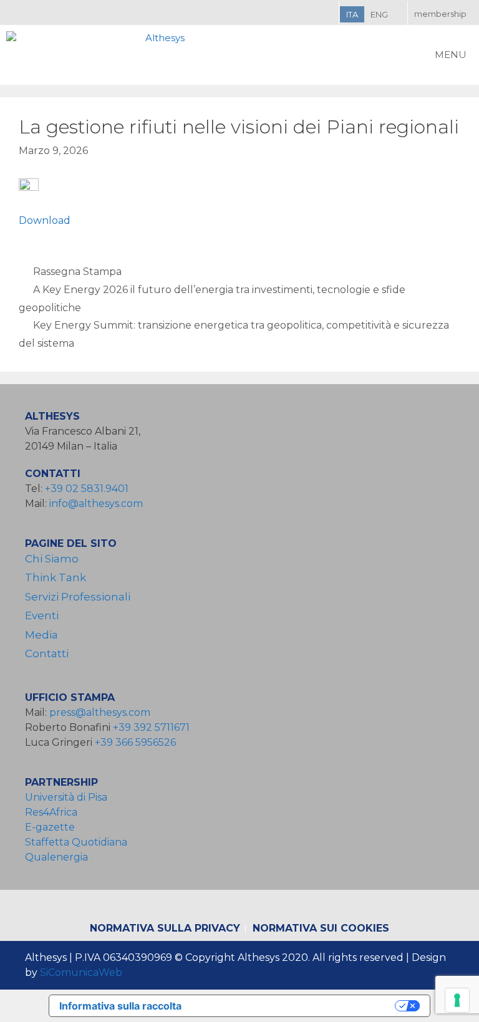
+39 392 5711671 (151, 727)
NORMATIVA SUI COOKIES (321, 928)
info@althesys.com (96, 503)
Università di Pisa (66, 797)
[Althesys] (98, 55)
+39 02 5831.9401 (86, 488)
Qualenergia (56, 857)
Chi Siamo (52, 558)
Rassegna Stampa (77, 271)
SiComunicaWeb (81, 972)
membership (440, 14)
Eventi (42, 615)
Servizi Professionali (77, 597)
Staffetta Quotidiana (76, 842)
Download (44, 220)
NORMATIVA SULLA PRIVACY (165, 928)
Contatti (47, 653)
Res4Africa (53, 812)
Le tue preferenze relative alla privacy (294, 1006)
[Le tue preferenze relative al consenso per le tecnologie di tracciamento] (457, 1000)
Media (41, 635)
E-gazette (50, 827)
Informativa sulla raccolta (120, 1006)
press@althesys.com (99, 712)
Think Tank (55, 577)
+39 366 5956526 (135, 742)
